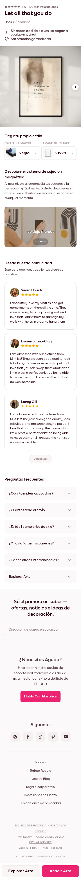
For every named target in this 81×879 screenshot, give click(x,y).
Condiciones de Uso (50, 837)
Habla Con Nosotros (40, 696)
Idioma (40, 762)
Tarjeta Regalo (40, 770)
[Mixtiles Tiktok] (40, 737)
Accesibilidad (52, 848)
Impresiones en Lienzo (40, 795)
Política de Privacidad (30, 825)
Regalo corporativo (40, 787)
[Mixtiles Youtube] (66, 737)
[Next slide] (75, 87)
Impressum (24, 837)
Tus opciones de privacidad (40, 803)
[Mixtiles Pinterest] (53, 737)
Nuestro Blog (40, 778)
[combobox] (22, 153)
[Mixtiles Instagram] (15, 737)
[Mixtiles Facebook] (28, 737)
